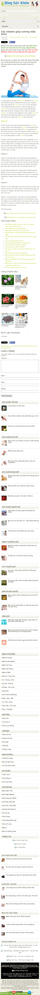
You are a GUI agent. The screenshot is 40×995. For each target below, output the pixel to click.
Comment (4, 358)
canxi (32, 125)
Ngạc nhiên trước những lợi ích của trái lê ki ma (23, 595)
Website (3, 389)
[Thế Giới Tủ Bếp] (20, 844)
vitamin (22, 100)
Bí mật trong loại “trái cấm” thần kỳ (20, 496)
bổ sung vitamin (5, 346)
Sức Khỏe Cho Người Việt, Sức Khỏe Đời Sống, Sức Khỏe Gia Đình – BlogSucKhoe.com (20, 974)
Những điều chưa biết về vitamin (15, 247)
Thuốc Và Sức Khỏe (22, 37)
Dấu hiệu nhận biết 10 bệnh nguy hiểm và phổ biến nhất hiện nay (22, 620)
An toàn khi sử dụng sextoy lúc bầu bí (19, 867)
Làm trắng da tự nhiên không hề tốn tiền (20, 887)
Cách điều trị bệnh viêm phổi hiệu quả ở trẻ (23, 416)
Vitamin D (4, 121)
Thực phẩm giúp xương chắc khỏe (15, 228)
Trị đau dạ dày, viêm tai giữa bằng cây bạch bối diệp (23, 581)
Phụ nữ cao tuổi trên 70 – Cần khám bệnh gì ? (23, 521)
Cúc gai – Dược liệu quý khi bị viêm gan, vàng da (22, 570)
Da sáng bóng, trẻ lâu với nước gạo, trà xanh (22, 895)
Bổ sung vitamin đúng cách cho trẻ (15, 267)
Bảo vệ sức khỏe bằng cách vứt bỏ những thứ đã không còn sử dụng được (23, 630)
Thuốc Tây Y (12, 37)
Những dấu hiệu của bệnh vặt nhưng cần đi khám (23, 476)
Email (3, 382)
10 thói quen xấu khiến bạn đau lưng (21, 531)
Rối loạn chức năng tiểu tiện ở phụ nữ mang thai (21, 461)
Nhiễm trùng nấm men (15, 451)
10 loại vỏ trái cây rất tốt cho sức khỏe (21, 426)
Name (3, 375)
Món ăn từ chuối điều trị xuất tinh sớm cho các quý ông (23, 605)
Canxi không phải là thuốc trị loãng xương (17, 243)
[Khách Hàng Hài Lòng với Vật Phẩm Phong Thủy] (20, 840)
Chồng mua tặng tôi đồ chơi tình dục (19, 859)
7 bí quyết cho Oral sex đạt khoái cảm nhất (21, 875)
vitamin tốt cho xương (31, 346)
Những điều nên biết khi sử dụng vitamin (17, 230)
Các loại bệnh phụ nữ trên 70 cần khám (20, 932)
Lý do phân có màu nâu (16, 406)
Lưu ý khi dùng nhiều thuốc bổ (14, 241)
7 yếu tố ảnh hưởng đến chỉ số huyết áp (20, 924)
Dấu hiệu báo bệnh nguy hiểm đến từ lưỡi (22, 640)
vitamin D (21, 346)
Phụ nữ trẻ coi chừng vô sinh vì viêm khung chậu (23, 441)
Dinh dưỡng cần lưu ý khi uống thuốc (16, 253)
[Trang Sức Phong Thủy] (20, 213)
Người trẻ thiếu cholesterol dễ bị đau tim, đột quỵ (22, 546)
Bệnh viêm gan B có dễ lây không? (18, 916)
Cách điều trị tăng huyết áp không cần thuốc (21, 511)
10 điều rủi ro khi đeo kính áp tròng (20, 555)
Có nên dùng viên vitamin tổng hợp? (16, 245)
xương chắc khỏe (6, 348)
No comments (33, 37)
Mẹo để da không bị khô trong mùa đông (20, 904)
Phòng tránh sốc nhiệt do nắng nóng (21, 486)
